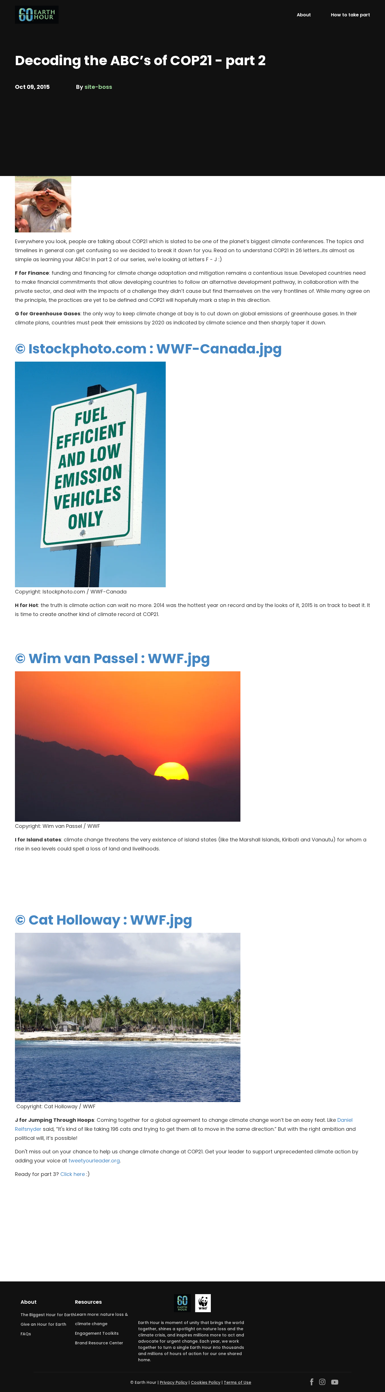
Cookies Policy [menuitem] (205, 1382)
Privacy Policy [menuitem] (173, 1382)
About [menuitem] (29, 1301)
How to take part (350, 15)
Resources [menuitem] (88, 1301)
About (304, 15)
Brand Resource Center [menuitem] (99, 1343)
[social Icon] (311, 1382)
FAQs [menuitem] (26, 1334)
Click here (72, 1174)
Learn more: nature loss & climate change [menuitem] (101, 1319)
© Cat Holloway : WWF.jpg (103, 920)
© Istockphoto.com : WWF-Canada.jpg (148, 348)
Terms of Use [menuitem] (237, 1382)
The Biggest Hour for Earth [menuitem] (48, 1315)
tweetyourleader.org (94, 1160)
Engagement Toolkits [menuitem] (97, 1333)
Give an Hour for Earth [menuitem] (43, 1324)
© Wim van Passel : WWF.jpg (112, 658)
